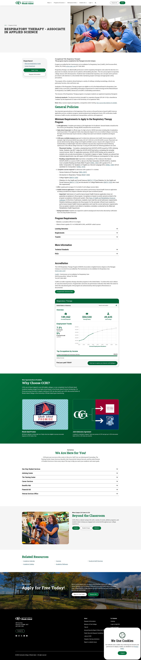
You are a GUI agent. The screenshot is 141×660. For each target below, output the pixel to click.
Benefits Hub (26, 485)
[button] (95, 3)
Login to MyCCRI (115, 624)
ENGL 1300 (110, 165)
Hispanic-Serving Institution (91, 639)
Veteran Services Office (30, 494)
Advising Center (27, 473)
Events (76, 528)
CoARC (57, 274)
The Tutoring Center (28, 477)
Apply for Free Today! (79, 594)
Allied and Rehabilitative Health (33, 63)
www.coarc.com (71, 66)
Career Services (27, 481)
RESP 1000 (85, 175)
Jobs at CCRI (87, 636)
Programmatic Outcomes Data (65, 291)
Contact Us (20, 631)
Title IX (86, 627)
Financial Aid (26, 490)
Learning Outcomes (61, 229)
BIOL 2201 (83, 172)
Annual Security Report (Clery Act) (93, 630)
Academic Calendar (29, 561)
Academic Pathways (62, 564)
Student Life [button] (82, 2)
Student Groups (86, 528)
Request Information (34, 74)
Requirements (59, 233)
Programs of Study (13, 25)
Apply (122, 2)
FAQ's (57, 254)
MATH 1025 (108, 182)
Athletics (96, 528)
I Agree (122, 653)
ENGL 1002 (94, 163)
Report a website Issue (90, 642)
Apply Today (34, 70)
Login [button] (90, 2)
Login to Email (114, 627)
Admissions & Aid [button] (71, 2)
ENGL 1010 (81, 167)
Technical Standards (62, 250)
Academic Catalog (28, 564)
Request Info (114, 2)
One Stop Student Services (31, 469)
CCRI (5, 25)
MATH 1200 (74, 177)
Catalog (113, 621)
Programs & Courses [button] (59, 2)
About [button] (48, 2)
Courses (58, 561)
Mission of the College (90, 624)
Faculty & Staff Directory (96, 561)
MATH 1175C (74, 182)
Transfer (58, 237)
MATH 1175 (91, 180)
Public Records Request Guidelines (93, 633)
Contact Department (30, 66)
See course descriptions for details (106, 103)
